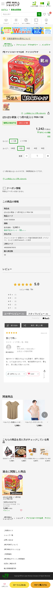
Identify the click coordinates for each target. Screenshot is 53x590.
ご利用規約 (8, 554)
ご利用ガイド (8, 530)
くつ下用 (23, 141)
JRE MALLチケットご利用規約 (14, 559)
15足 (21, 148)
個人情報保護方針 (10, 568)
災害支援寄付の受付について (18, 39)
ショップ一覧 (8, 535)
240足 (13, 148)
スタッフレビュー (38, 314)
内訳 (48, 136)
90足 (43, 148)
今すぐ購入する (40, 585)
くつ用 (13, 141)
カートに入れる (19, 585)
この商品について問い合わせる (35, 113)
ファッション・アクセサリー (27, 45)
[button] (44, 415)
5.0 (36, 284)
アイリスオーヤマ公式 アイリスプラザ (21, 52)
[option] (26, 78)
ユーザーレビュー (14, 314)
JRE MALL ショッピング (8, 45)
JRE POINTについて (11, 545)
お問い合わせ (8, 540)
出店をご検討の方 (10, 563)
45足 (35, 148)
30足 (28, 148)
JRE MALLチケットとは (12, 549)
